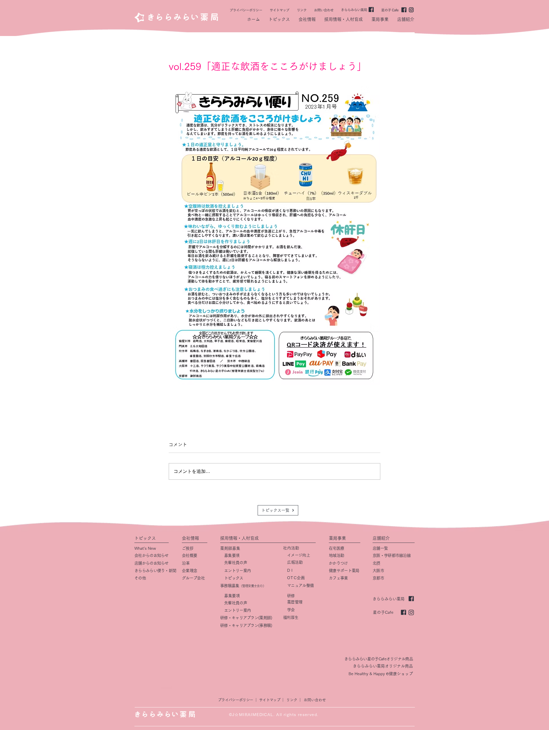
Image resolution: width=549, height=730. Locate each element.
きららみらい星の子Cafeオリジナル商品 (378, 659)
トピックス (145, 538)
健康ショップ (401, 674)
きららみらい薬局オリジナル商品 (383, 666)
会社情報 (190, 538)
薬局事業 (337, 538)
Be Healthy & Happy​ (367, 674)
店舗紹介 (381, 538)
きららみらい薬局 (389, 599)
